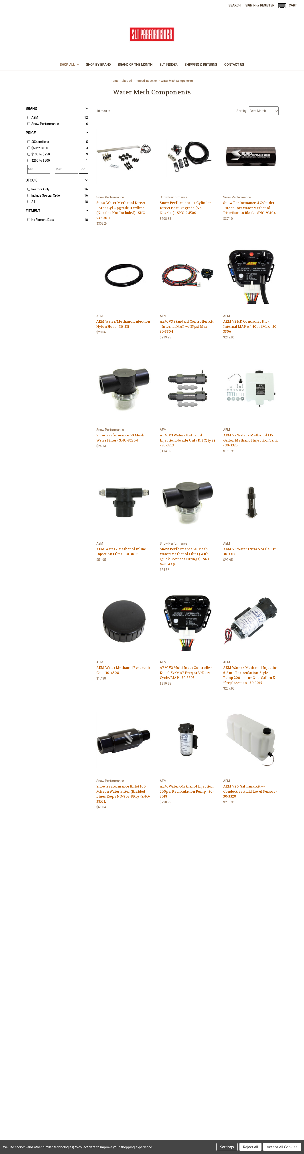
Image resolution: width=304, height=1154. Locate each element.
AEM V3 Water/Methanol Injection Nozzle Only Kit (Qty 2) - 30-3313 (187, 440)
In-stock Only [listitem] (40, 189)
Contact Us (234, 65)
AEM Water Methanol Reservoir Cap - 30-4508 (123, 670)
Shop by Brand (98, 65)
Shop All (67, 65)
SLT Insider (169, 65)
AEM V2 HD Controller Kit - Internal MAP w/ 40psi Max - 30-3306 (250, 326)
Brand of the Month (135, 65)
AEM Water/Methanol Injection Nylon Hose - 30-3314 (123, 324)
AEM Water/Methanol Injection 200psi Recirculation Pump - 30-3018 (187, 791)
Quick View (124, 152)
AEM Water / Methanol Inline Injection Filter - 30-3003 (121, 551)
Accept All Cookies (282, 1146)
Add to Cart (124, 160)
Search (235, 5)
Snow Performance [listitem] (45, 124)
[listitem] (58, 142)
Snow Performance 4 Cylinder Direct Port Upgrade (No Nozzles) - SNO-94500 (185, 208)
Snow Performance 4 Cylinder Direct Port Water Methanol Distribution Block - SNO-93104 (249, 208)
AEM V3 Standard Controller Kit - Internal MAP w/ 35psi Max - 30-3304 (187, 326)
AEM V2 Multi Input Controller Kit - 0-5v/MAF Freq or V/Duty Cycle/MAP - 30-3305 (186, 673)
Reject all (250, 1146)
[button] (282, 6)
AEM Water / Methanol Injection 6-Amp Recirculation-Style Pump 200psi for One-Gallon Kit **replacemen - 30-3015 (251, 675)
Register (267, 5)
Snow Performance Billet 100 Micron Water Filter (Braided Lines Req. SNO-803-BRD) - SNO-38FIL (123, 794)
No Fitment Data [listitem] (42, 220)
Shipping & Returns (201, 65)
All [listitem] (33, 202)
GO (83, 169)
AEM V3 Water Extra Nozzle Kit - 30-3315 (250, 551)
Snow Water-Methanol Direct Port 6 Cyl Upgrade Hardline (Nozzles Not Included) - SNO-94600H (121, 210)
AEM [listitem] (34, 117)
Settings (227, 1146)
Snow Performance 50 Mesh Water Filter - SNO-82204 (120, 438)
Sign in (250, 5)
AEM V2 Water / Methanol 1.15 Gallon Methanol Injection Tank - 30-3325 (250, 440)
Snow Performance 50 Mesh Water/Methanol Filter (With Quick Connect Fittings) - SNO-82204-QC (186, 556)
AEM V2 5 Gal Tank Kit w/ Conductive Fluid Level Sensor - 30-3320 (250, 791)
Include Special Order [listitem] (46, 195)
